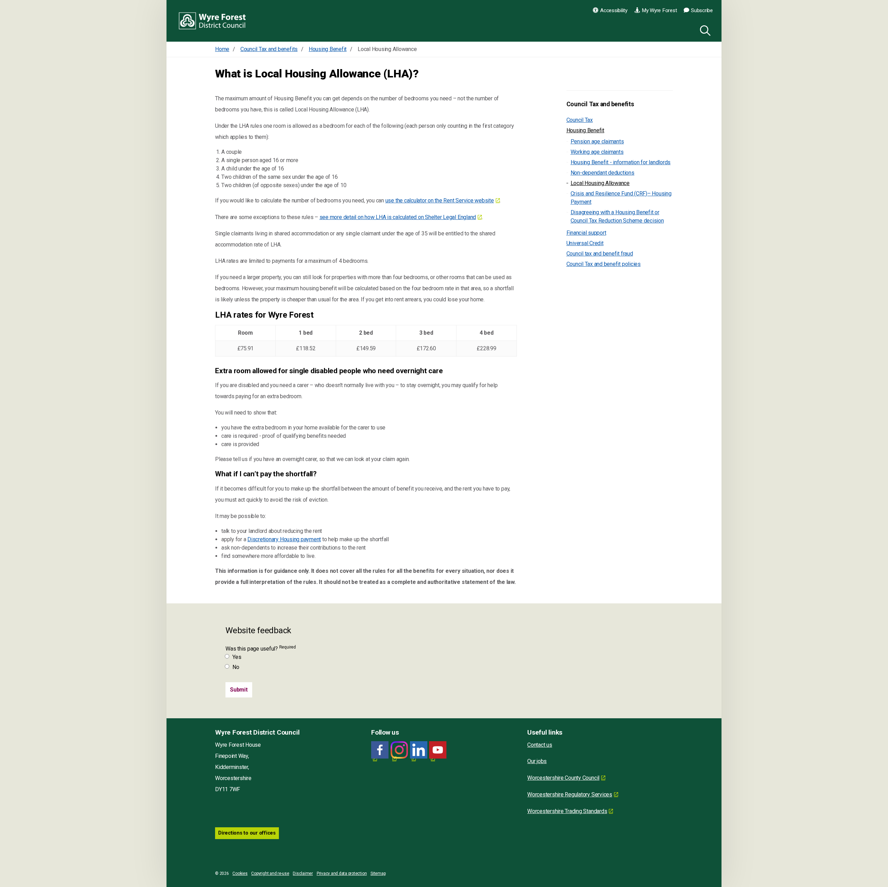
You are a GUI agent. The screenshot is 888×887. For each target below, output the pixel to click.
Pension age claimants (597, 141)
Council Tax (579, 120)
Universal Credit (585, 243)
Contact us (539, 745)
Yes (236, 657)
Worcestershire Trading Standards (567, 811)
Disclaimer (303, 873)
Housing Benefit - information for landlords (621, 162)
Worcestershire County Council (563, 778)
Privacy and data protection (342, 873)
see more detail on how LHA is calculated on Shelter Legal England (397, 217)
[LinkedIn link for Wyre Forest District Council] (418, 750)
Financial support (586, 232)
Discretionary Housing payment (284, 539)
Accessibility (613, 10)
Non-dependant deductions (602, 172)
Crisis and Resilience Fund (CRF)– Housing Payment (621, 197)
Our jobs (537, 761)
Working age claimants (597, 152)
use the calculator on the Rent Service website (439, 200)
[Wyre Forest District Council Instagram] (399, 750)
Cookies (239, 873)
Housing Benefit (585, 130)
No (235, 667)
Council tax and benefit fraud (599, 253)
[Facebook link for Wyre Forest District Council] (379, 750)
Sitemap (377, 873)
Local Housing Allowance (600, 183)
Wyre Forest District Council (212, 21)
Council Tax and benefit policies (603, 264)
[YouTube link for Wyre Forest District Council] (437, 750)
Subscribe (702, 10)
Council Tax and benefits (600, 104)
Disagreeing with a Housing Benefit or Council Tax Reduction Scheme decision (617, 216)
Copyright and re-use (270, 873)
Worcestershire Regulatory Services (569, 794)
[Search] (704, 29)
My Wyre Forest (659, 10)
